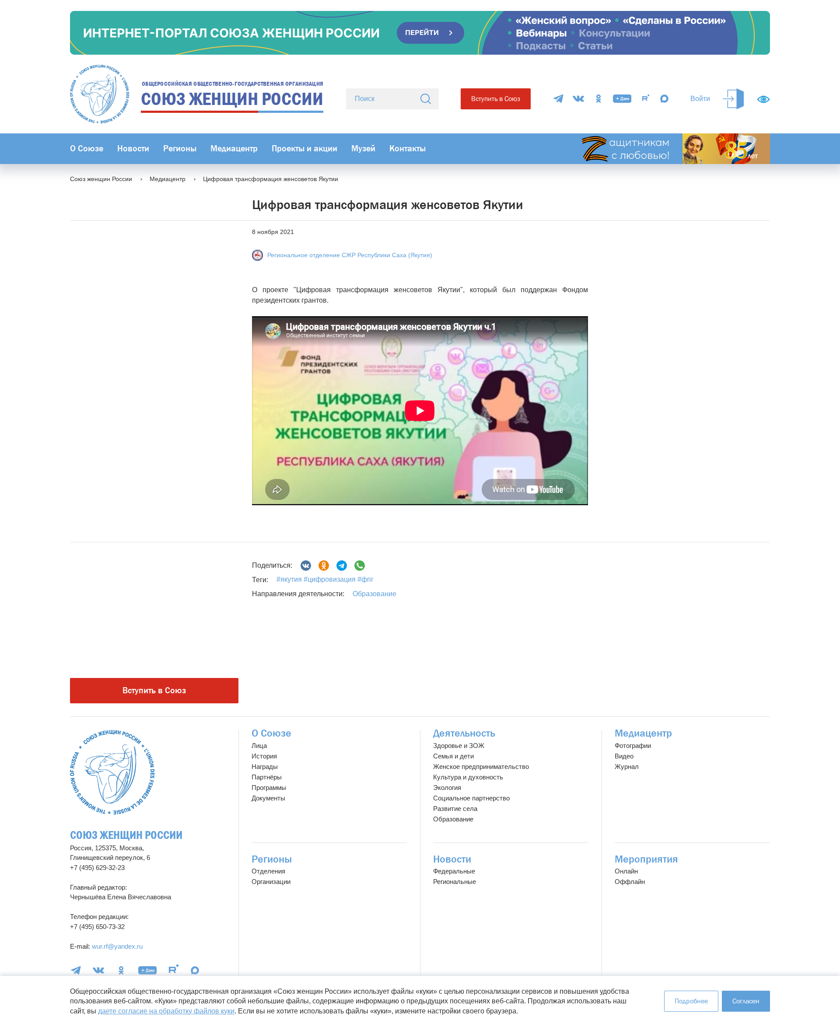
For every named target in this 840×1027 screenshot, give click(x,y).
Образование (374, 593)
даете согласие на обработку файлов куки (166, 1011)
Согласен (746, 1001)
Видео (624, 756)
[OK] (598, 98)
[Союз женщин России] (112, 772)
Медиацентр (234, 148)
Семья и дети (453, 756)
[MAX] (664, 98)
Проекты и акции (304, 148)
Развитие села (455, 808)
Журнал (627, 766)
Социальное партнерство (471, 798)
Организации (271, 881)
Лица (259, 745)
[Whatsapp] (359, 565)
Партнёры (267, 777)
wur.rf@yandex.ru (117, 946)
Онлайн (626, 871)
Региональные (454, 881)
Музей (363, 148)
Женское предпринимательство (481, 766)
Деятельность (464, 733)
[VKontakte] (578, 98)
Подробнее (691, 1001)
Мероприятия (646, 859)
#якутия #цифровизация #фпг (325, 579)
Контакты (407, 148)
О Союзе (86, 148)
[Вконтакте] (306, 565)
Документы (268, 798)
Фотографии (633, 745)
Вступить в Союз (495, 98)
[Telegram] (558, 98)
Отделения (268, 871)
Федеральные (454, 871)
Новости (133, 148)
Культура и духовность (468, 777)
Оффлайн (630, 881)
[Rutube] (645, 98)
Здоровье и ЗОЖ (458, 745)
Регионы (179, 148)
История (264, 756)
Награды (265, 766)
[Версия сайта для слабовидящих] (763, 99)
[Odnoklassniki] (323, 565)
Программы (269, 787)
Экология (447, 787)
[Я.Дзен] (622, 98)
